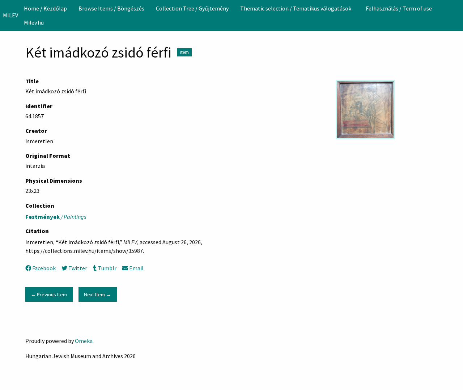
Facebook (44, 268)
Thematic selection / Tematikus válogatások (295, 8)
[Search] (457, 15)
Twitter (77, 268)
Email (136, 268)
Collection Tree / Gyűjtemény (192, 8)
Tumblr (107, 268)
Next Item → (97, 294)
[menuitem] (45, 8)
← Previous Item (49, 294)
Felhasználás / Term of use (399, 8)
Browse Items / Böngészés (111, 8)
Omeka (84, 340)
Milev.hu (34, 22)
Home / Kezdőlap (45, 8)
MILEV (10, 15)
